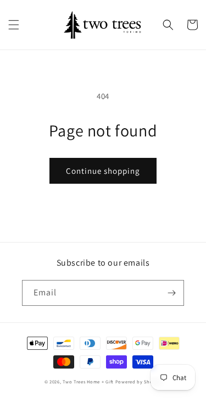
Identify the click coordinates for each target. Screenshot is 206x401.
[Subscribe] (171, 293)
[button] (14, 25)
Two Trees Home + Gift (88, 381)
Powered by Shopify (138, 381)
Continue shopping (103, 171)
